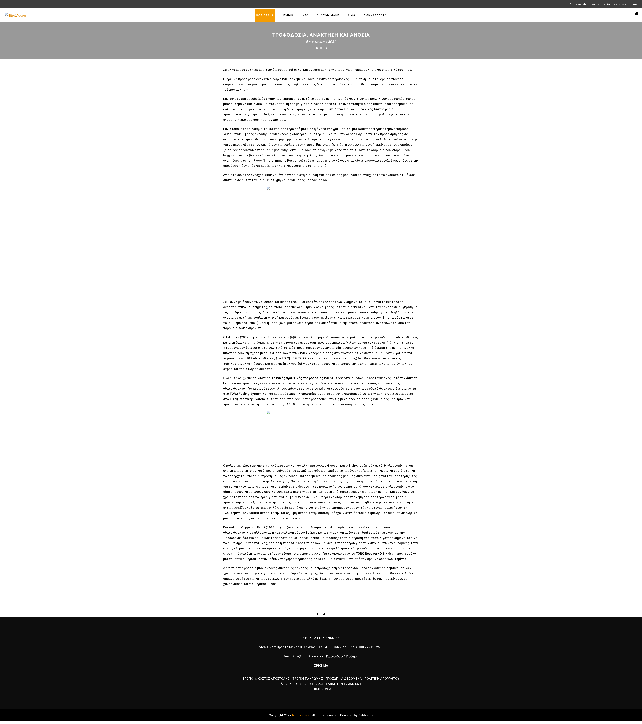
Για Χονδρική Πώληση (342, 656)
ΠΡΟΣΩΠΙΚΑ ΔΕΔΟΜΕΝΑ (344, 678)
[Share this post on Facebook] (317, 611)
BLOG (351, 15)
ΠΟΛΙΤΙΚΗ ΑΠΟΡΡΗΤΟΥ (381, 678)
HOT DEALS (264, 15)
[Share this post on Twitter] (324, 611)
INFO (305, 15)
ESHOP (288, 15)
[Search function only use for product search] (622, 15)
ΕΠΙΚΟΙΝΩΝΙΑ (321, 689)
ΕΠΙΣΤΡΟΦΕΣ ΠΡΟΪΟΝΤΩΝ (323, 683)
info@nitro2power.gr (308, 656)
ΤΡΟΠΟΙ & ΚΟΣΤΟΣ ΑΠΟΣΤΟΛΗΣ (266, 678)
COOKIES (352, 683)
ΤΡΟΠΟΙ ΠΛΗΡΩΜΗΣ (307, 678)
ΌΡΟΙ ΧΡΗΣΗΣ (291, 683)
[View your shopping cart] (634, 15)
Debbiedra (365, 715)
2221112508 (374, 647)
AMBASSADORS (375, 15)
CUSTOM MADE (328, 15)
